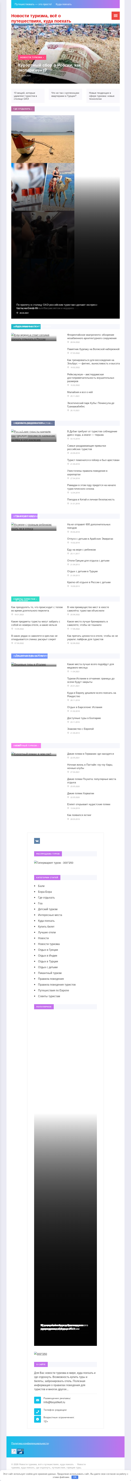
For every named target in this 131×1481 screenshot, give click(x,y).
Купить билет (46, 926)
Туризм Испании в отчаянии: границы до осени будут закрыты (90, 680)
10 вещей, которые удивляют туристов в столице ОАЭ (25, 95)
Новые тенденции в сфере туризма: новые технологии (101, 95)
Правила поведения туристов (57, 984)
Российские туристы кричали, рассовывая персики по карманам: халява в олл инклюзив (30, 425)
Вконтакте (37, 841)
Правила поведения (51, 979)
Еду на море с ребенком (81, 549)
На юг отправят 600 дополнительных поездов (89, 525)
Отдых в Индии (47, 955)
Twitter (45, 841)
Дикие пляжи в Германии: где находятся (90, 753)
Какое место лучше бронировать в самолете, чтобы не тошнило (87, 623)
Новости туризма (49, 944)
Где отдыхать (46, 897)
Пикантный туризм (50, 973)
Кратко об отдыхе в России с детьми (89, 582)
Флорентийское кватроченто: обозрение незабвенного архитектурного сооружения (92, 336)
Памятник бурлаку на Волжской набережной (93, 349)
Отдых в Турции (48, 961)
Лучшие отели (47, 932)
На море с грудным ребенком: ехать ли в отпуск (33, 518)
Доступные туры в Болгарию (84, 718)
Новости (43, 938)
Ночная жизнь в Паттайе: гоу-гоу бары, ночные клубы (90, 766)
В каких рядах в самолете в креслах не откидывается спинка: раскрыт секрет (34, 637)
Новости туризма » (32, 57)
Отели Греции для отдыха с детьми (88, 560)
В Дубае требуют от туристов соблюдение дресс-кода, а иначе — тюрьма (92, 432)
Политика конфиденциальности (30, 1443)
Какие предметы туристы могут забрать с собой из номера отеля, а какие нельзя (35, 623)
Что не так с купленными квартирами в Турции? (65, 94)
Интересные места (50, 915)
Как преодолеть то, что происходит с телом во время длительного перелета (37, 608)
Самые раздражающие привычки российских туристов (86, 447)
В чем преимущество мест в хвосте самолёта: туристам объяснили (88, 608)
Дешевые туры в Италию (31, 655)
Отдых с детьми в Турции (82, 571)
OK (75, 1477)
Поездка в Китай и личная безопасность (91, 499)
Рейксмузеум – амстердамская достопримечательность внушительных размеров (90, 377)
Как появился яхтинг (79, 815)
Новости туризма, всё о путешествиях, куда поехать (41, 18)
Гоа (40, 903)
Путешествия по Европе (53, 990)
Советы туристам (49, 996)
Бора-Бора (45, 892)
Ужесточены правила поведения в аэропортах (87, 472)
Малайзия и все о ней (80, 392)
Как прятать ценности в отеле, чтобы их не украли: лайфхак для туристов (92, 637)
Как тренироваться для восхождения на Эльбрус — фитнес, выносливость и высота (93, 361)
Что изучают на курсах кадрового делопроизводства (64, 1327)
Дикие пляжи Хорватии (80, 793)
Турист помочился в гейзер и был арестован (93, 460)
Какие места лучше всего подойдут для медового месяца (90, 665)
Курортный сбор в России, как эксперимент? (49, 67)
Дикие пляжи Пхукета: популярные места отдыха (91, 780)
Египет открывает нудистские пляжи (88, 804)
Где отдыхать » (22, 109)
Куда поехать (46, 921)
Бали (41, 886)
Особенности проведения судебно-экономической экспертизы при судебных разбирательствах (32, 588)
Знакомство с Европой (80, 728)
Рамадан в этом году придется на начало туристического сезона (91, 486)
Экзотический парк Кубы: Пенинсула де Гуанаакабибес (90, 404)
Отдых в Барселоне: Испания (84, 707)
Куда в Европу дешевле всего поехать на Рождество (91, 694)
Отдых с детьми (48, 967)
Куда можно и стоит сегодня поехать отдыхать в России (33, 328)
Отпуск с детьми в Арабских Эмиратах (90, 538)
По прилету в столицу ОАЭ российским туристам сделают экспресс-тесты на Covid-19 (57, 306)
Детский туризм (47, 909)
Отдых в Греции (48, 950)
